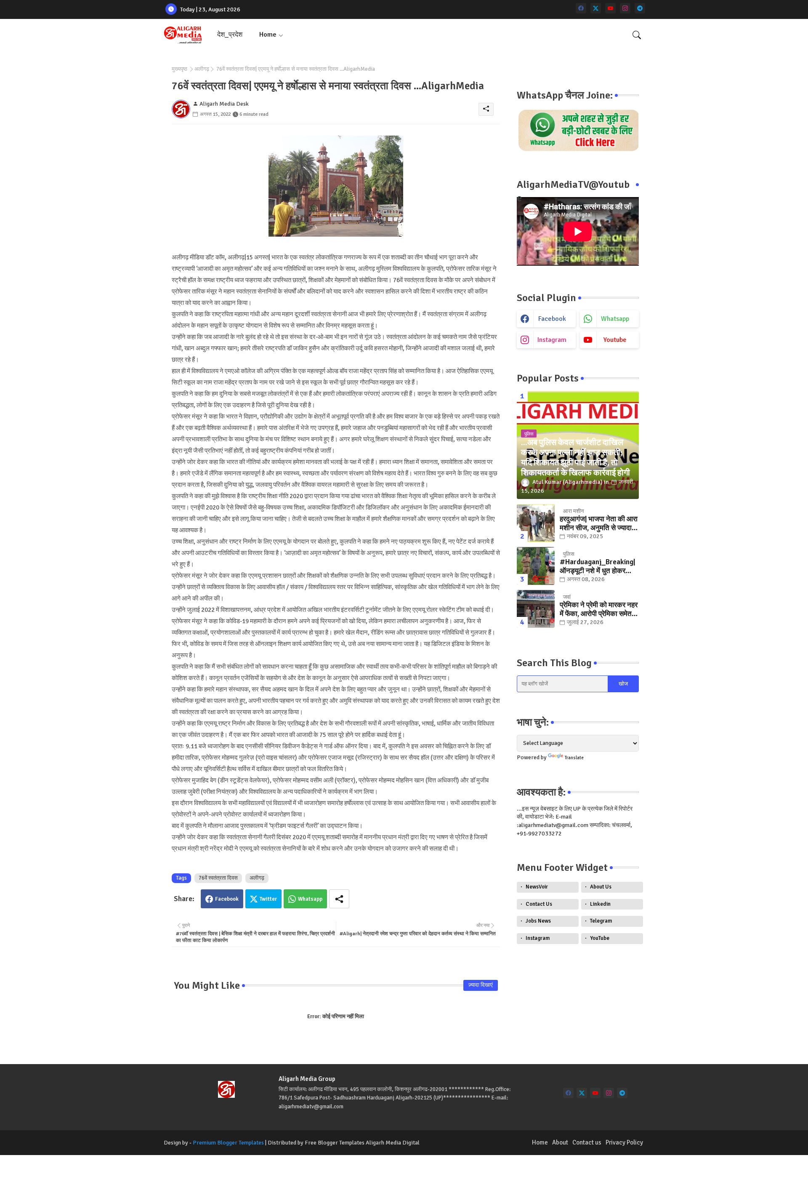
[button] (636, 35)
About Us (600, 886)
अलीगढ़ (201, 69)
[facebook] (581, 8)
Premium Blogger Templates (228, 1142)
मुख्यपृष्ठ (179, 69)
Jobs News (538, 921)
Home (267, 34)
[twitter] (595, 8)
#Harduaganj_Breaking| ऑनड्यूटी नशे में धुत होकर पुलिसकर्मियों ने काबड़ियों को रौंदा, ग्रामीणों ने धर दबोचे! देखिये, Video (597, 566)
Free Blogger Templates (334, 1142)
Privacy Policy (624, 1142)
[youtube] (610, 8)
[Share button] (339, 898)
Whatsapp (310, 899)
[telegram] (640, 8)
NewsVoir (537, 886)
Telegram (601, 921)
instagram (551, 340)
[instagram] (625, 8)
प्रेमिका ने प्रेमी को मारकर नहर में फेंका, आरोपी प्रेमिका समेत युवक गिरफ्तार (599, 609)
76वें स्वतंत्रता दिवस (218, 878)
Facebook (227, 899)
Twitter (268, 899)
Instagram (538, 938)
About (560, 1142)
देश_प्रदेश (229, 34)
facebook (552, 319)
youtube (615, 340)
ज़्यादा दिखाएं (480, 985)
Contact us (586, 1142)
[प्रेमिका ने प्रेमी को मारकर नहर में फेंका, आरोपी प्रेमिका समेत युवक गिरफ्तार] (536, 609)
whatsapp (615, 319)
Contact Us (539, 904)
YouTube (599, 938)
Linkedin (600, 904)
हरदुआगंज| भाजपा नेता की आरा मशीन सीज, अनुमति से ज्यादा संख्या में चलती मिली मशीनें (599, 523)
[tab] (230, 35)
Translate (574, 757)
